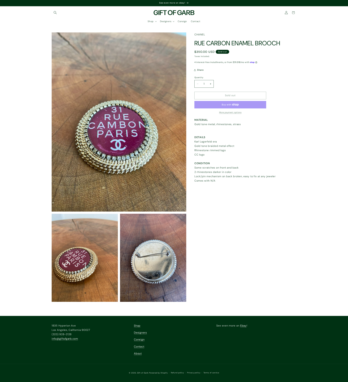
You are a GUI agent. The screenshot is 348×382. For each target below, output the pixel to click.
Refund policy (177, 373)
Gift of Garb (142, 373)
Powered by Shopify (158, 373)
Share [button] (200, 69)
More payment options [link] (230, 112)
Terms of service (211, 373)
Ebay (243, 325)
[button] (55, 12)
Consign (139, 339)
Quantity (198, 77)
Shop (137, 325)
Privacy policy (193, 373)
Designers (140, 332)
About (138, 353)
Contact (139, 346)
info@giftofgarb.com (65, 338)
